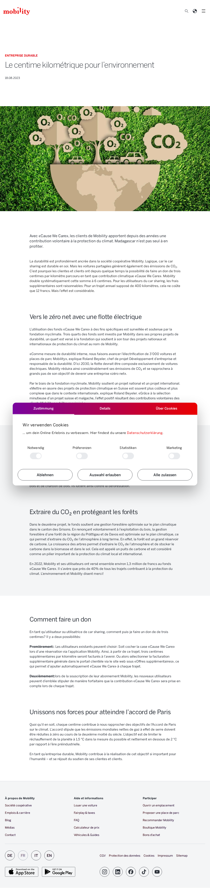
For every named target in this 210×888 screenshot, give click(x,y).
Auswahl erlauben (105, 474)
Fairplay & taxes (84, 813)
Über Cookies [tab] (166, 408)
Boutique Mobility (154, 827)
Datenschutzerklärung (144, 432)
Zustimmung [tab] (43, 408)
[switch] (82, 456)
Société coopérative (18, 805)
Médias (10, 827)
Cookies (149, 855)
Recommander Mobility (158, 820)
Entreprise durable (21, 55)
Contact (10, 835)
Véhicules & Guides (86, 835)
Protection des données (124, 855)
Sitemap (181, 855)
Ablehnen (45, 474)
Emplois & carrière (17, 813)
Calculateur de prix (86, 827)
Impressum (165, 855)
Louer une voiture (85, 805)
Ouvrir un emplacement (158, 805)
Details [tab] (105, 408)
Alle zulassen (164, 474)
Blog (8, 820)
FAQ (76, 820)
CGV (103, 855)
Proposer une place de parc (161, 813)
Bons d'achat (151, 835)
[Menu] (203, 11)
